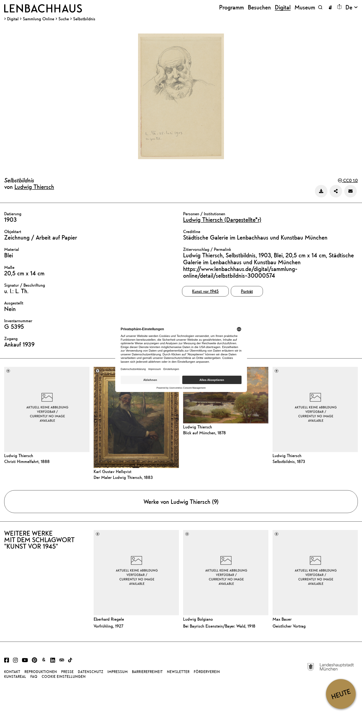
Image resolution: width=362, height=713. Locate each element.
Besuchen (259, 7)
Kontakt (12, 672)
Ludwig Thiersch (34, 186)
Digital (13, 19)
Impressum (117, 672)
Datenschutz (90, 672)
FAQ (33, 676)
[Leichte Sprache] (339, 6)
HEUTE (340, 694)
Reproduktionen (41, 672)
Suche (63, 18)
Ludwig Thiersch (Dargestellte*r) (222, 219)
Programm (231, 7)
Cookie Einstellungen (64, 676)
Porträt (247, 291)
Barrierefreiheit (147, 672)
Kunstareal (15, 676)
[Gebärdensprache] (330, 7)
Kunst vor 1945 (205, 291)
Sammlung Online (38, 19)
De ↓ (351, 7)
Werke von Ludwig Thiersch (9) (181, 501)
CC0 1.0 (350, 180)
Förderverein (207, 672)
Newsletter (178, 672)
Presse (67, 672)
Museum (305, 7)
